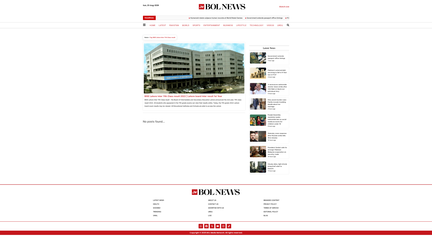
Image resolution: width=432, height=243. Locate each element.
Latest (162, 25)
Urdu (280, 25)
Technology (256, 25)
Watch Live (284, 6)
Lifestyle (241, 25)
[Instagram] (223, 226)
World (185, 25)
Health (156, 204)
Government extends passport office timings (257, 18)
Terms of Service (271, 208)
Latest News (158, 200)
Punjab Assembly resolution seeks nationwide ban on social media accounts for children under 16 (277, 119)
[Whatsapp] (201, 226)
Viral (155, 215)
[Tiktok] (229, 226)
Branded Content (271, 200)
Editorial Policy (271, 212)
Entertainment (212, 25)
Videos (270, 25)
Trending (157, 212)
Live (210, 215)
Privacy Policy (270, 204)
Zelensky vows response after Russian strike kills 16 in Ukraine (277, 135)
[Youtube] (217, 226)
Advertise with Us (216, 208)
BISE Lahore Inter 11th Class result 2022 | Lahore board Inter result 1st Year (183, 96)
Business (228, 25)
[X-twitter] (212, 226)
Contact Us (213, 204)
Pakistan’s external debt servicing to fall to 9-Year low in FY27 (277, 72)
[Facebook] (206, 226)
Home (152, 25)
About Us (212, 200)
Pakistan (174, 25)
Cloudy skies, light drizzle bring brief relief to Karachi (277, 166)
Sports (196, 25)
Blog (266, 215)
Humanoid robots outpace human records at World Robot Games (209, 18)
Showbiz (156, 208)
